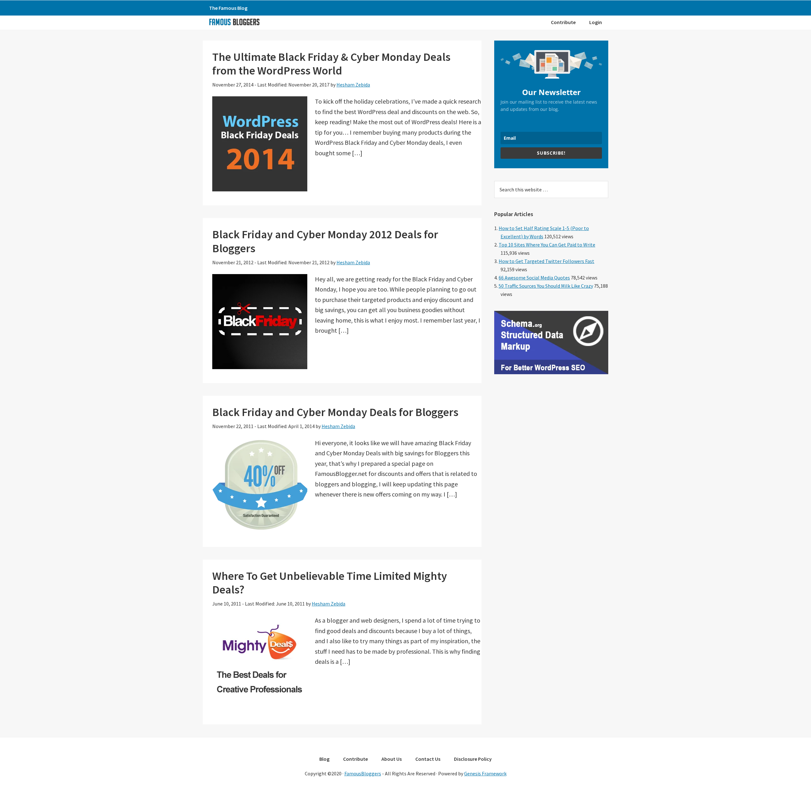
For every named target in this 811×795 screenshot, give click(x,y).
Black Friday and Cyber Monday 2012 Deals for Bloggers (325, 241)
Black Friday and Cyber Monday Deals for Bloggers (335, 412)
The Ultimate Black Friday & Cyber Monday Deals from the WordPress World (331, 64)
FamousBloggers (362, 773)
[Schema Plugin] (551, 372)
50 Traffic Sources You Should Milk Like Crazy (546, 286)
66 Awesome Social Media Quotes (534, 277)
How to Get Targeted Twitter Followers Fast (546, 261)
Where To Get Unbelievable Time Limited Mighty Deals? (329, 583)
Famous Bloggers (234, 22)
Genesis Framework (485, 773)
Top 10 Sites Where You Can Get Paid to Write (547, 244)
